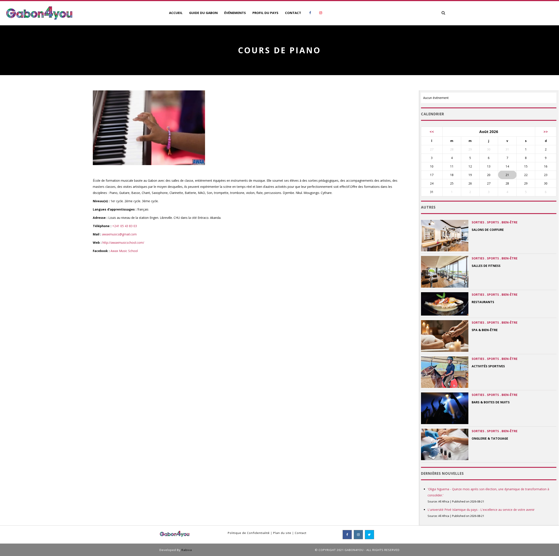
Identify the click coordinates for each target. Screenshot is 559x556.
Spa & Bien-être (485, 330)
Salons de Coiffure (488, 230)
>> (545, 131)
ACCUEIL (176, 12)
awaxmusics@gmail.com (119, 234)
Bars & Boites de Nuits (491, 402)
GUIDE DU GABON (203, 12)
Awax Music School (124, 251)
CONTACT (293, 12)
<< (432, 131)
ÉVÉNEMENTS (235, 12)
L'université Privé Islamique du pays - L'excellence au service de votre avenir (481, 510)
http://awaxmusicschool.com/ (123, 242)
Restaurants (483, 302)
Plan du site (282, 533)
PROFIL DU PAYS (265, 12)
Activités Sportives (488, 366)
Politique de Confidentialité (249, 533)
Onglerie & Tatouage (490, 438)
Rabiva (186, 550)
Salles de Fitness (486, 266)
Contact (300, 533)
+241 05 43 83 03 (124, 226)
